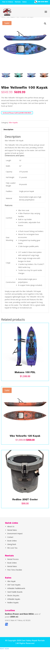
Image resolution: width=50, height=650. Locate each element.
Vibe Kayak (11, 581)
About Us (10, 526)
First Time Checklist (14, 570)
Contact (10, 537)
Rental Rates (12, 530)
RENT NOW (4, 648)
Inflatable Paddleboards (16, 588)
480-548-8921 (42, 2)
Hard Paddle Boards (14, 592)
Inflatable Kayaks (13, 599)
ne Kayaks (15, 602)
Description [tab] (8, 129)
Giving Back (11, 544)
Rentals (18, 2)
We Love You (12, 548)
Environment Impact (15, 533)
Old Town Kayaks (13, 585)
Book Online (12, 541)
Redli (9, 602)
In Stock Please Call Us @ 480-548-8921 (17, 113)
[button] (45, 24)
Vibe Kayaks (13, 122)
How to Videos (7, 2)
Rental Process (13, 559)
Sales (24, 2)
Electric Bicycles (13, 595)
